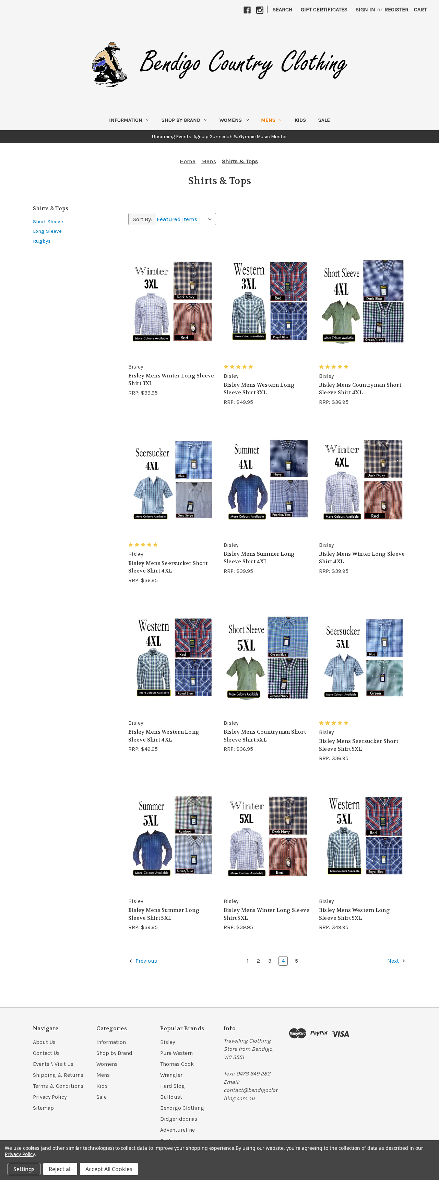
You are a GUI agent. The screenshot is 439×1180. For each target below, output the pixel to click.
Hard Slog (172, 1086)
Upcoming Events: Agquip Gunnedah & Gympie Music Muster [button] (219, 137)
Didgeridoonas (178, 1119)
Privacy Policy (50, 1097)
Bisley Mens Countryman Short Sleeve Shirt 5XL (265, 736)
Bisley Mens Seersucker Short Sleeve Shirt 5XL (358, 745)
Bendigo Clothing (182, 1108)
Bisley (167, 1042)
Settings (24, 1169)
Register (396, 9)
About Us (44, 1042)
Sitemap (43, 1108)
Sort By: (142, 219)
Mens (268, 120)
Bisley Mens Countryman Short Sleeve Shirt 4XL (360, 389)
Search (283, 9)
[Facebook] (247, 10)
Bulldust (171, 1097)
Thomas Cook (177, 1064)
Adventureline (177, 1130)
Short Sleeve (48, 221)
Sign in (365, 9)
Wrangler (171, 1075)
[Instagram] (259, 10)
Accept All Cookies (108, 1169)
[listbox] (186, 219)
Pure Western (176, 1053)
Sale (324, 120)
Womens (231, 120)
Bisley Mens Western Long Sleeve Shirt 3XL (259, 389)
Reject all (60, 1169)
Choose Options (171, 301)
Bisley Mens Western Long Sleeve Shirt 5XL (354, 914)
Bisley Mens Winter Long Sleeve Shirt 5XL (267, 914)
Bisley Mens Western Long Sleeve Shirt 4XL (163, 736)
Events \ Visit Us (53, 1064)
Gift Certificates (324, 9)
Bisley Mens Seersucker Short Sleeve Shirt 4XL (167, 567)
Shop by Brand (181, 120)
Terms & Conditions (58, 1086)
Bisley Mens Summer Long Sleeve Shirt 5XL (164, 914)
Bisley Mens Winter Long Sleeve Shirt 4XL (362, 558)
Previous (145, 961)
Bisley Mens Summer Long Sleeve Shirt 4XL (259, 558)
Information (125, 120)
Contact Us (46, 1053)
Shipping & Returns (58, 1075)
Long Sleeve (47, 231)
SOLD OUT (362, 836)
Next (393, 961)
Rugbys (42, 241)
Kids (300, 120)
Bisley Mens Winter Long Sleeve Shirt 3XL (171, 379)
